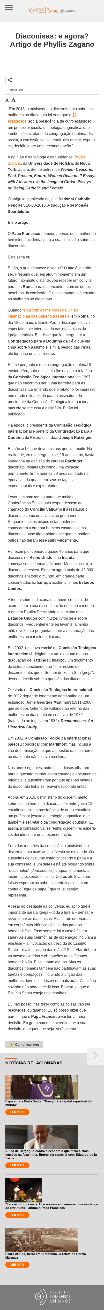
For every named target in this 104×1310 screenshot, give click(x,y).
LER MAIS (17, 1112)
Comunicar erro (24, 1044)
